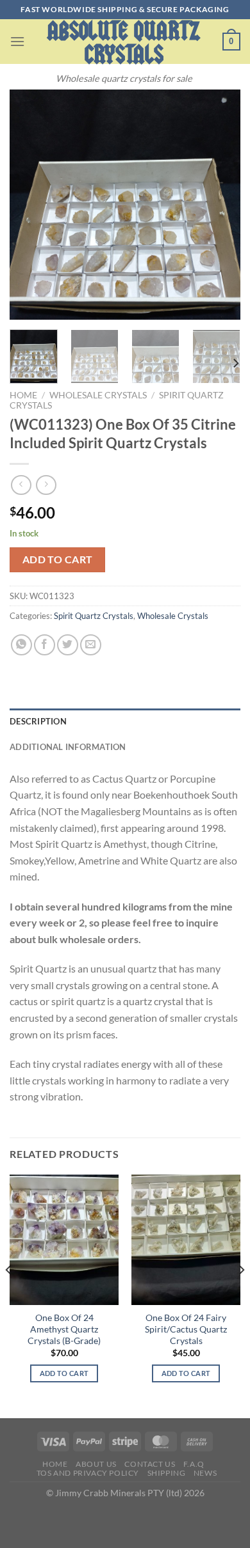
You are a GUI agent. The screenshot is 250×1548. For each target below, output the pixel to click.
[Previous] (30, 205)
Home (23, 395)
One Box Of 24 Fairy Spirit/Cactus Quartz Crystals (186, 1329)
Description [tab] (38, 721)
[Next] (219, 205)
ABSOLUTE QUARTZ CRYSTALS (124, 42)
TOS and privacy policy (88, 1473)
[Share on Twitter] (67, 644)
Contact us (149, 1464)
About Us (96, 1464)
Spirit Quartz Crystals (93, 616)
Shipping (166, 1473)
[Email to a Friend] (90, 644)
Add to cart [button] (64, 1373)
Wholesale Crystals (98, 395)
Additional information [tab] (68, 747)
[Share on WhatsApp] (21, 644)
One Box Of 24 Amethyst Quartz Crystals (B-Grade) (64, 1329)
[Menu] (17, 41)
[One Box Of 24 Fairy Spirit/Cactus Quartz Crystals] (185, 1240)
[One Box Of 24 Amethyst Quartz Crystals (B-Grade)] (64, 1240)
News (205, 1473)
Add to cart (57, 559)
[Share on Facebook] (44, 644)
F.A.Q (193, 1464)
